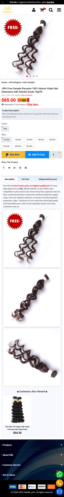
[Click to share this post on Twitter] (9, 167)
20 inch (52, 139)
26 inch (29, 146)
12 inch (6, 139)
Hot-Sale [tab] (25, 179)
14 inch (18, 139)
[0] (42, 10)
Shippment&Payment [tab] (48, 179)
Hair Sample (29, 82)
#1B (5, 129)
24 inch (18, 146)
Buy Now (50, 2)
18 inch (41, 139)
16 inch (29, 139)
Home (4, 82)
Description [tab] (9, 179)
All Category (15, 82)
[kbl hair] (7, 9)
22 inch (6, 146)
